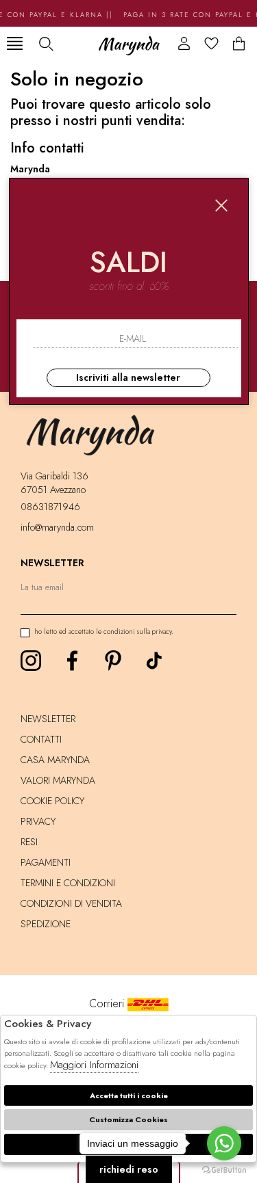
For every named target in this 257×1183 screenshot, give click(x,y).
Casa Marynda (55, 760)
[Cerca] (45, 43)
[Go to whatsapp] (224, 1143)
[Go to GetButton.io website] (224, 1169)
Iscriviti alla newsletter (128, 377)
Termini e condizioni (68, 883)
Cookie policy (52, 801)
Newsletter (48, 719)
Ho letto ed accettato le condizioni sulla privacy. (103, 631)
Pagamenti (46, 862)
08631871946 (50, 507)
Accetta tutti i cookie (129, 1095)
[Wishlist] (211, 43)
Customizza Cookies (128, 1119)
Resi (29, 842)
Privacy (38, 821)
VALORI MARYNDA (58, 780)
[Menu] (15, 43)
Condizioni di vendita (71, 903)
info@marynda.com (57, 527)
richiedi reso (128, 1169)
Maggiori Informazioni (94, 1064)
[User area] (184, 43)
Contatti (41, 739)
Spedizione (46, 924)
